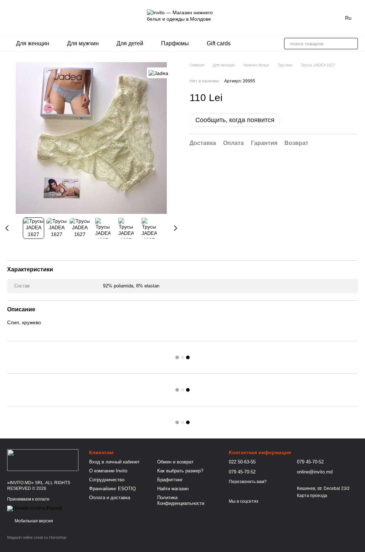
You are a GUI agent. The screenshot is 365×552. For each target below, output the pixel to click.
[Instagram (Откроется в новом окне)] (10, 18)
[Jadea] (158, 72)
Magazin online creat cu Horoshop (36, 537)
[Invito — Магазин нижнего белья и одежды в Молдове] (42, 459)
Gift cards (219, 43)
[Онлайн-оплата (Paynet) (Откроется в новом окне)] (34, 508)
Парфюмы (175, 43)
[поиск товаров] (352, 43)
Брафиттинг (170, 479)
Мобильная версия (33, 520)
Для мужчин (83, 43)
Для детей (130, 43)
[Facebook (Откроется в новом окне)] (18, 18)
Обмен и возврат (175, 462)
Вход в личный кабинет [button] (114, 462)
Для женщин (32, 43)
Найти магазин (173, 488)
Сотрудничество (106, 479)
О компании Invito (108, 470)
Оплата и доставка (109, 497)
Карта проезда (312, 495)
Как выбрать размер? (180, 470)
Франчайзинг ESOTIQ (112, 488)
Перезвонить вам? (248, 481)
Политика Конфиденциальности (180, 500)
